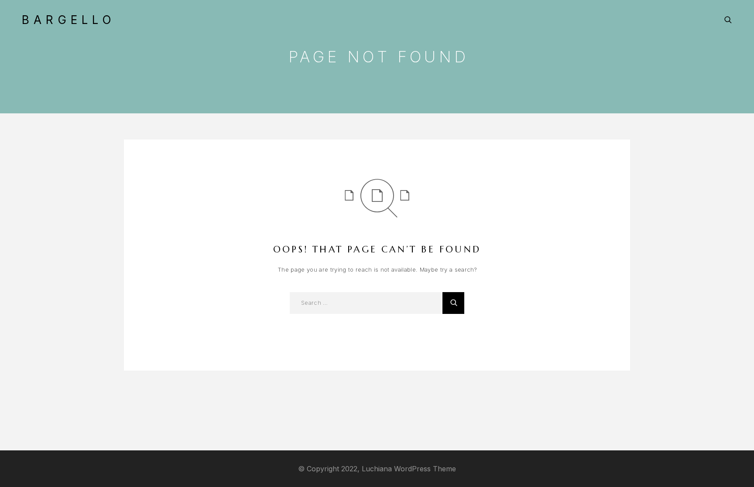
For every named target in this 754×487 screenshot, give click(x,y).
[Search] (728, 20)
